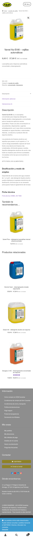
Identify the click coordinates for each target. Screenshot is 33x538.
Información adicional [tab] (8, 99)
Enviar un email (17, 467)
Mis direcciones (9, 434)
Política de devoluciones (12, 407)
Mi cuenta (5, 535)
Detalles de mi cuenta (11, 441)
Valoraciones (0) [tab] (7, 104)
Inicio (5, 11)
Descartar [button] (5, 529)
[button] (28, 17)
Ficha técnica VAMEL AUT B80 (12, 196)
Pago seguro (8, 411)
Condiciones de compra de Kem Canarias (17, 400)
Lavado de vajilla (13, 11)
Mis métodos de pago (11, 437)
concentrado (12, 85)
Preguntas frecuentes (11, 447)
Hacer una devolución (11, 444)
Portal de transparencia (11, 414)
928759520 (17, 461)
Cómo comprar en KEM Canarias (14, 397)
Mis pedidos (8, 431)
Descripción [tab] (6, 94)
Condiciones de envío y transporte (15, 404)
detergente (19, 85)
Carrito (25, 533)
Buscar (16, 535)
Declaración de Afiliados (12, 417)
